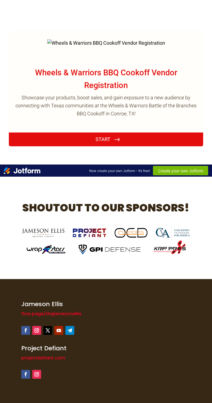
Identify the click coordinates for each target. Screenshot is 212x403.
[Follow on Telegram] (69, 330)
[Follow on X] (47, 330)
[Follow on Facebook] (25, 330)
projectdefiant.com (43, 358)
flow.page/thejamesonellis (51, 314)
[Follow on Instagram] (36, 330)
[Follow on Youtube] (58, 330)
